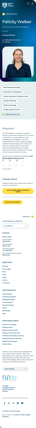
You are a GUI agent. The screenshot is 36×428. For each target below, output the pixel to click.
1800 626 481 (6, 241)
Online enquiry (7, 237)
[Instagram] (9, 403)
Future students (7, 294)
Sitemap (5, 391)
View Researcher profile (12, 202)
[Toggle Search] (28, 3)
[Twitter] (13, 403)
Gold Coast (7, 42)
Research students (8, 305)
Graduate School (7, 327)
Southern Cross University (12, 411)
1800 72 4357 (6, 246)
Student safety (6, 344)
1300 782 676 (6, 255)
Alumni (4, 308)
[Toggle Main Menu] (32, 3)
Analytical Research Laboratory (12, 338)
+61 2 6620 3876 (7, 250)
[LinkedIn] (18, 403)
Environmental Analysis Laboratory (13, 335)
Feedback (5, 386)
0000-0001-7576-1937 (12, 114)
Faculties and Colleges (9, 324)
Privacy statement (8, 389)
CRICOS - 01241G (20, 415)
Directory (5, 266)
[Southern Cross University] (8, 5)
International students (9, 297)
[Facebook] (4, 403)
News (4, 271)
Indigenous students (8, 299)
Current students (7, 302)
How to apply (6, 269)
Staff (3, 313)
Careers (4, 280)
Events (4, 274)
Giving (4, 277)
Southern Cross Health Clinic (11, 333)
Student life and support (9, 341)
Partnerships (6, 310)
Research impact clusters (10, 330)
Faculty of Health (8, 35)
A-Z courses (6, 283)
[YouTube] (22, 403)
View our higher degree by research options (18, 191)
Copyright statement (8, 387)
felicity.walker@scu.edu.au (13, 40)
